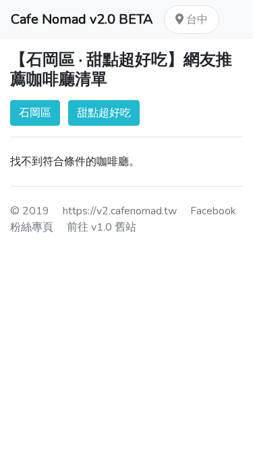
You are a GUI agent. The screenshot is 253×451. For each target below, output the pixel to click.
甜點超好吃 (104, 112)
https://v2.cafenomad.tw (120, 211)
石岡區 (35, 112)
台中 (196, 19)
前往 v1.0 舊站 (101, 227)
